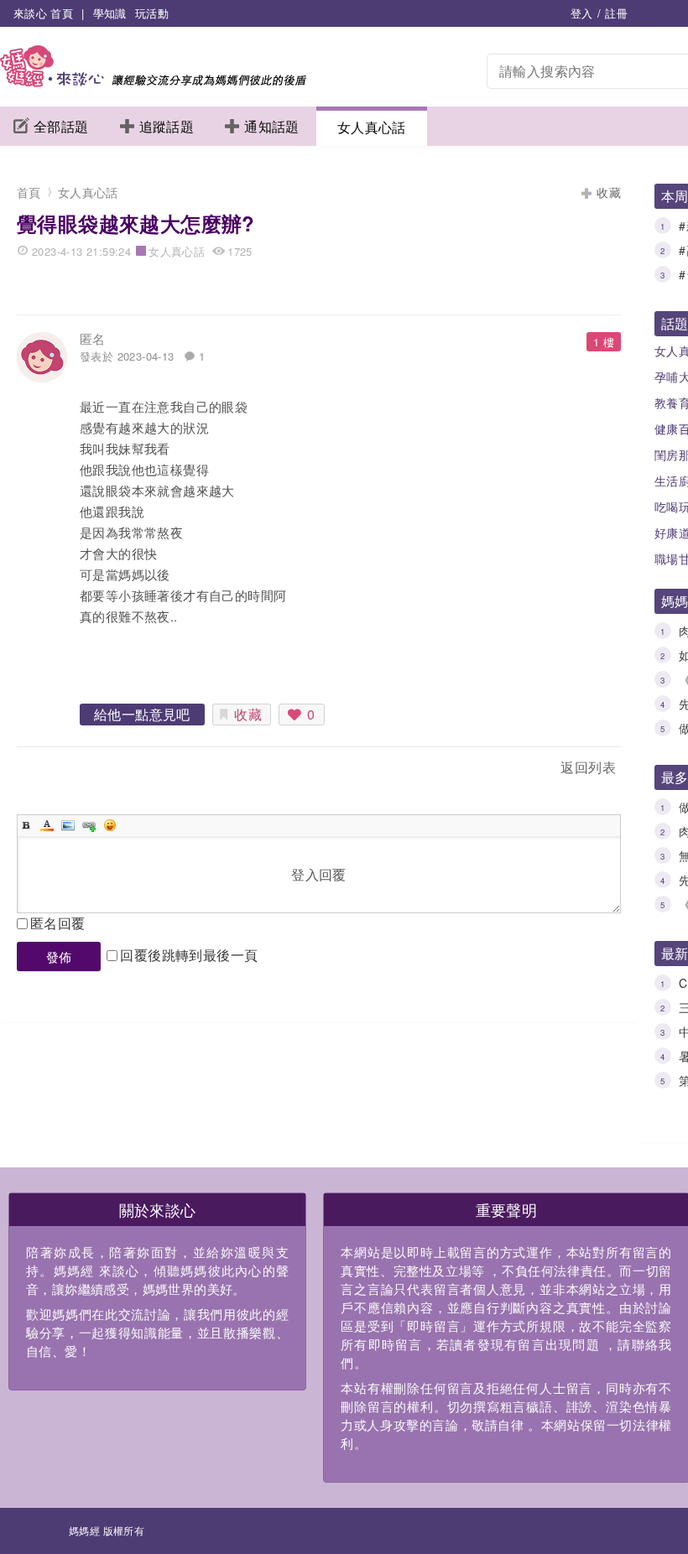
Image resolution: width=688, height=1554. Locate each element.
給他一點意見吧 (142, 714)
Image (68, 825)
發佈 (59, 956)
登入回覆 (319, 874)
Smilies (110, 825)
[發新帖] (54, 770)
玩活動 (152, 13)
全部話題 (61, 126)
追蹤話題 (167, 126)
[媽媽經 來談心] (153, 81)
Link (89, 825)
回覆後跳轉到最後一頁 (189, 954)
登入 (582, 13)
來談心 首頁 (43, 13)
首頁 (29, 192)
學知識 (110, 13)
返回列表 (588, 767)
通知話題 (272, 126)
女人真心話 (371, 127)
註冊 (616, 13)
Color (47, 825)
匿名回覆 (58, 923)
